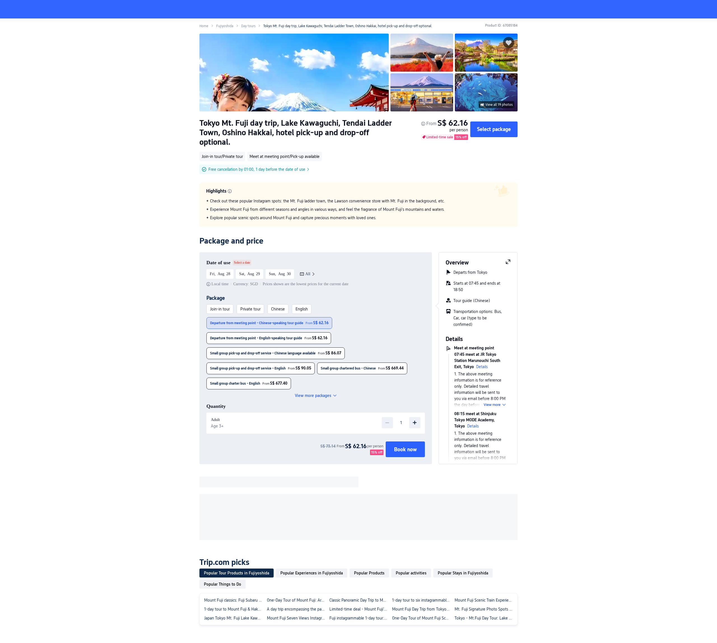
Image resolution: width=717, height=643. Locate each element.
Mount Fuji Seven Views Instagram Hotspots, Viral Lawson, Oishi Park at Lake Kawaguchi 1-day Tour (297, 618)
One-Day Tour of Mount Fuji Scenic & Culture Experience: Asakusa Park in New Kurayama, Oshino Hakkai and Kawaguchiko (422, 618)
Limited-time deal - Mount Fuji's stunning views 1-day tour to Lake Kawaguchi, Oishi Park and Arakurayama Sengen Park (359, 609)
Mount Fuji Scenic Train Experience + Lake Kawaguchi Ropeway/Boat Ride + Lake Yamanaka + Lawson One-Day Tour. (485, 600)
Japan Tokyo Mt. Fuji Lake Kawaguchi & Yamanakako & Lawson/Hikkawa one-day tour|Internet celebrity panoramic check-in (234, 618)
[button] (590, 9)
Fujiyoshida (224, 26)
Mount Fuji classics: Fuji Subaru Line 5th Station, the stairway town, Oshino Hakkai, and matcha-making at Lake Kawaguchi (234, 600)
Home (203, 26)
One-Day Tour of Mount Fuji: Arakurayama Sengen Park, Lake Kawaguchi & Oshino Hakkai (297, 600)
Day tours (248, 26)
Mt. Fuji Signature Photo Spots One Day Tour (485, 609)
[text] (358, 209)
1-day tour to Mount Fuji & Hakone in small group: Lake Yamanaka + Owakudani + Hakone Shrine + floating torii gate (234, 609)
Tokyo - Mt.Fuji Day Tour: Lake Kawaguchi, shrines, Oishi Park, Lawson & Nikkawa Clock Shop (485, 618)
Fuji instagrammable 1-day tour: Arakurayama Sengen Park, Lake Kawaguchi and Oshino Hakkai (359, 618)
